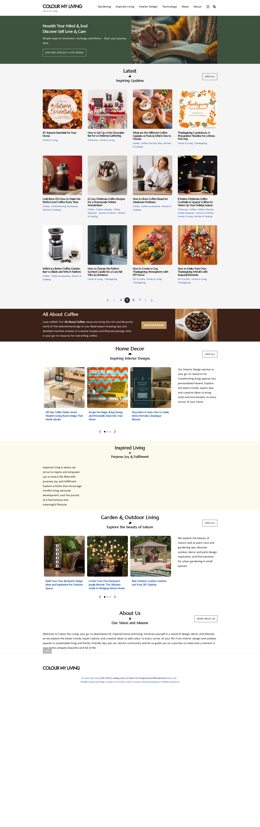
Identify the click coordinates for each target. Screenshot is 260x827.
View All (210, 76)
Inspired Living (125, 6)
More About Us (206, 618)
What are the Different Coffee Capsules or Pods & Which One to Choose (152, 136)
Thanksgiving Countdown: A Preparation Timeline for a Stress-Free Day (196, 136)
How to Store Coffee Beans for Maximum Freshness (150, 200)
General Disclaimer (151, 682)
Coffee (136, 143)
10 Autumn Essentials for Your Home (59, 134)
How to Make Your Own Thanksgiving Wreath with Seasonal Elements (192, 271)
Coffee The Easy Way (151, 143)
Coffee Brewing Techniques (64, 206)
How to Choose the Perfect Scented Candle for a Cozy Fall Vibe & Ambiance (105, 271)
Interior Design (148, 6)
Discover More (154, 325)
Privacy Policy (124, 682)
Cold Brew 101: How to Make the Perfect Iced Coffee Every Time (62, 200)
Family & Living (50, 140)
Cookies (137, 682)
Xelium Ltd (171, 678)
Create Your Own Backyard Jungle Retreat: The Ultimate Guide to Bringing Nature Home (107, 584)
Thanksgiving (200, 143)
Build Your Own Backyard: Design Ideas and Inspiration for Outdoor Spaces (64, 584)
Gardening (104, 6)
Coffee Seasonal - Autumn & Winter (195, 213)
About (197, 6)
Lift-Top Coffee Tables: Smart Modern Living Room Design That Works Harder (64, 415)
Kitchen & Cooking (52, 209)
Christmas (93, 140)
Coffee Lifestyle (104, 209)
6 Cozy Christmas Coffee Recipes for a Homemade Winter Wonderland (106, 202)
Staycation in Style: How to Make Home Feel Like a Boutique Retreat (150, 415)
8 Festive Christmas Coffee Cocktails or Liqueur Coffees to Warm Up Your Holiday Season (195, 202)
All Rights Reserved (89, 682)
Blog (102, 682)
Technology (169, 6)
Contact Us (111, 682)
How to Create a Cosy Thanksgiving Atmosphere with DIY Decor (150, 271)
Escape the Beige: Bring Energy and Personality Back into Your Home (106, 415)
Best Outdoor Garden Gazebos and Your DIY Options (149, 582)
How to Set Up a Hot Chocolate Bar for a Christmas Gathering (106, 134)
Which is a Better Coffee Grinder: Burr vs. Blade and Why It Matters (62, 270)
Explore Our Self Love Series (64, 52)
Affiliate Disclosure (171, 682)
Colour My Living (91, 678)
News (185, 6)
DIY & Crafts (139, 279)
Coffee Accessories (150, 206)
